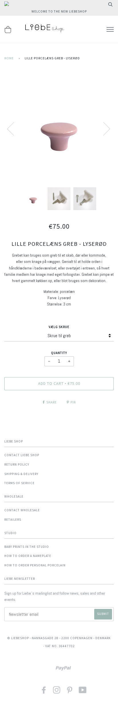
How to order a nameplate (27, 556)
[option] (59, 128)
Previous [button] (14, 128)
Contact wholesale (22, 510)
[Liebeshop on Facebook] (44, 691)
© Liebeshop (18, 638)
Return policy (16, 464)
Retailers (12, 520)
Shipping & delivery (21, 474)
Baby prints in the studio (26, 547)
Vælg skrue (59, 327)
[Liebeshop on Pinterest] (70, 691)
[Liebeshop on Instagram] (57, 691)
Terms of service (19, 483)
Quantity (59, 353)
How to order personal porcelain (35, 565)
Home (9, 58)
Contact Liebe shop (21, 455)
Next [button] (103, 128)
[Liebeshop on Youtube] (83, 691)
